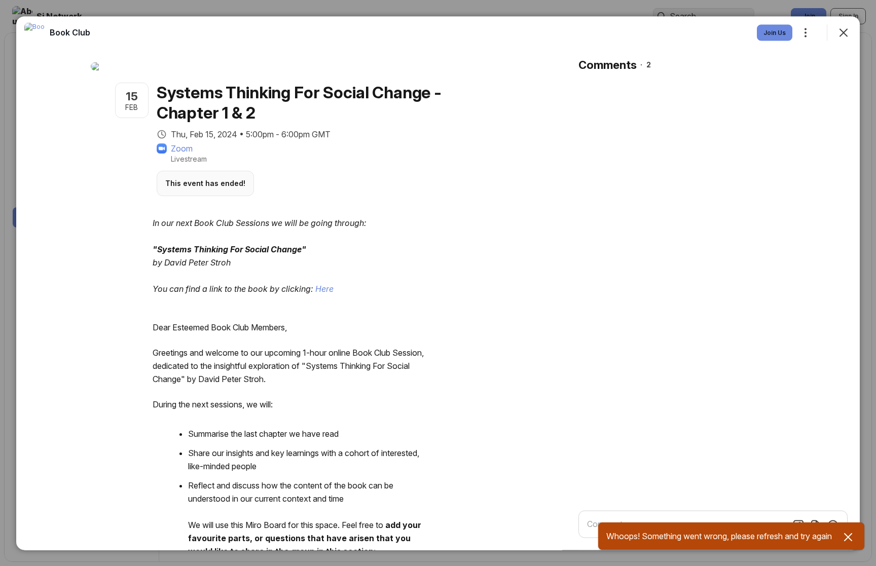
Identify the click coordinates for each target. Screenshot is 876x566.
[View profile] (34, 32)
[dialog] (438, 283)
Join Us (774, 32)
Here (323, 288)
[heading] (70, 31)
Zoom (182, 148)
